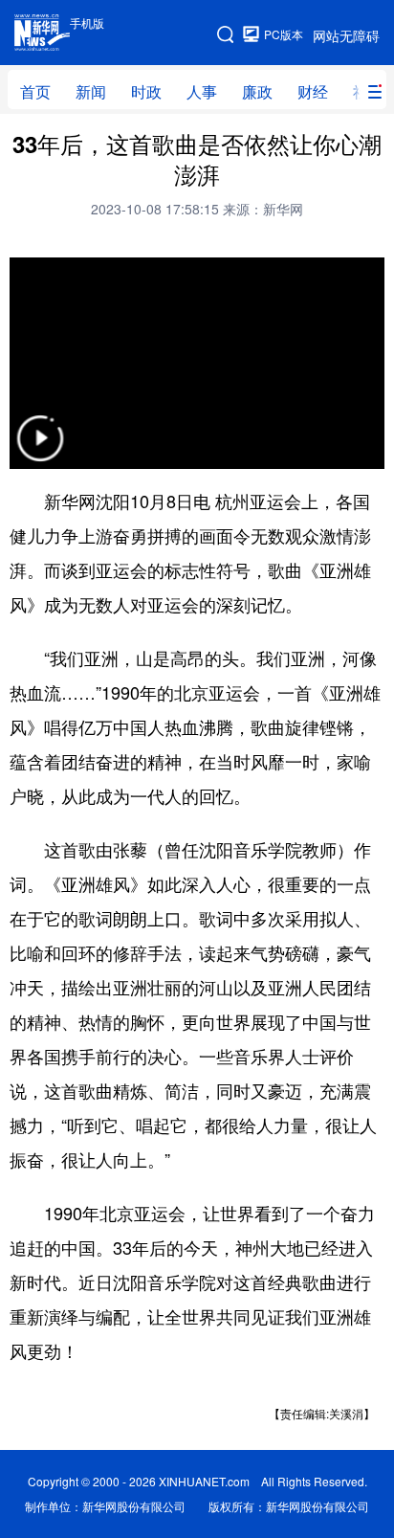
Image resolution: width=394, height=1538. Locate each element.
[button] (40, 450)
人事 (201, 91)
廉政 (257, 91)
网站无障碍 (346, 35)
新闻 (91, 91)
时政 (146, 91)
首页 (35, 91)
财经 (312, 91)
